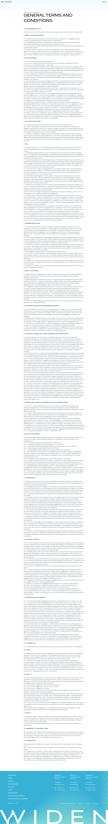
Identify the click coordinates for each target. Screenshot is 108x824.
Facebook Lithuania (91, 790)
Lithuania (89, 775)
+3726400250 (58, 782)
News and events (12, 784)
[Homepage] (6, 2)
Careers (10, 790)
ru (17, 803)
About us (10, 781)
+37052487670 (89, 782)
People (10, 778)
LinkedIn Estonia (59, 787)
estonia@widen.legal (59, 784)
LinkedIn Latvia (75, 787)
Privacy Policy (87, 803)
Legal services (12, 775)
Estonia (57, 775)
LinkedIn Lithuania (91, 787)
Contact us (11, 787)
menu (104, 2)
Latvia (72, 775)
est (11, 803)
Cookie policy (95, 803)
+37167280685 (73, 782)
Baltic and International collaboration (18, 798)
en (9, 803)
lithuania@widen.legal (90, 784)
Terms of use (80, 803)
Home (25, 12)
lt (15, 803)
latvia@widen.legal (74, 784)
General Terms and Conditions (16, 796)
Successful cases (13, 793)
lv (13, 803)
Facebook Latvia (75, 790)
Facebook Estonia (60, 790)
